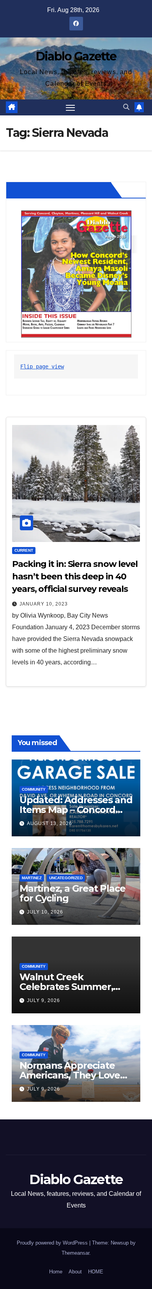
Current (23, 550)
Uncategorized (66, 878)
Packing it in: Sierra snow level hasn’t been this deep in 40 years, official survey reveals (75, 576)
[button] (126, 107)
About (75, 1272)
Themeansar (75, 1253)
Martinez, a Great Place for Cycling (72, 893)
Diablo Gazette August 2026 (60, 190)
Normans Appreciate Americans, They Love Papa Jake (69, 1075)
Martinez (32, 878)
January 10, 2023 (43, 604)
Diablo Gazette (76, 56)
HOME (95, 1272)
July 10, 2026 (45, 912)
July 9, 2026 (43, 1000)
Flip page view (42, 366)
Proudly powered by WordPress (53, 1243)
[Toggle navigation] (70, 107)
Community (34, 789)
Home (55, 1272)
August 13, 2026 (49, 823)
